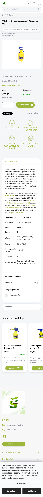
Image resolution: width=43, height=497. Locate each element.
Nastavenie (21, 483)
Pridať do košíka (23, 105)
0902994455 (11, 430)
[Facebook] (4, 436)
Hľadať (38, 9)
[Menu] (40, 3)
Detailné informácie (9, 85)
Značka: (8, 35)
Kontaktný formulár (14, 444)
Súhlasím (32, 491)
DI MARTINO (9, 196)
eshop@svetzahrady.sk (15, 425)
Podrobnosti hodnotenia (31, 29)
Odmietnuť (11, 491)
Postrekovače (15, 295)
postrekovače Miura (18, 212)
